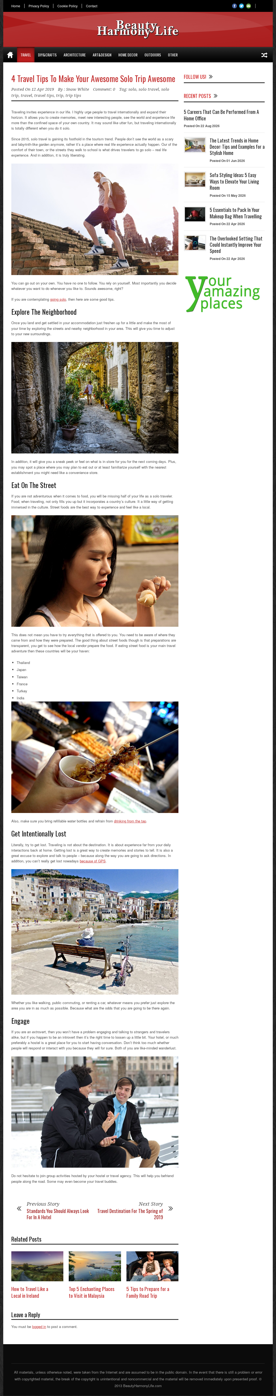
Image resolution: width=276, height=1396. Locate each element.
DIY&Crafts (47, 54)
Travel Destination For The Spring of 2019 (130, 1214)
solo (132, 89)
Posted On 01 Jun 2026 (227, 160)
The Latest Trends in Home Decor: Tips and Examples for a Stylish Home (237, 147)
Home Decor (127, 54)
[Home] (10, 54)
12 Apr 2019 (43, 89)
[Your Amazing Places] (224, 312)
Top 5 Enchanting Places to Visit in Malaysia (92, 1292)
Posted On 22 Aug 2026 (202, 125)
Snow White (77, 89)
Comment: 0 (104, 89)
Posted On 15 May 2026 (228, 195)
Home (15, 6)
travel (26, 95)
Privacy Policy (39, 6)
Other (173, 54)
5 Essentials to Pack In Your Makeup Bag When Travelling (236, 212)
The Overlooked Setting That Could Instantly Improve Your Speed (236, 245)
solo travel (149, 89)
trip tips (73, 95)
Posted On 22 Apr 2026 (227, 223)
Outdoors (152, 54)
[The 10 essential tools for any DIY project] (264, 54)
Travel (25, 54)
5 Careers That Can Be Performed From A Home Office (221, 114)
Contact (91, 6)
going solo (58, 299)
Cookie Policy (67, 6)
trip (59, 95)
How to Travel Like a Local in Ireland (29, 1292)
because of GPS (93, 860)
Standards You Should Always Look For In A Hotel (58, 1214)
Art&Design (102, 54)
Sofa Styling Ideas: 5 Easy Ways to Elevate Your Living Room (234, 181)
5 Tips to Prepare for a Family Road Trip (147, 1292)
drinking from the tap (130, 821)
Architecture (75, 54)
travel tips (44, 95)
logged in (39, 1326)
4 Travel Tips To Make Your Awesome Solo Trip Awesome (93, 78)
